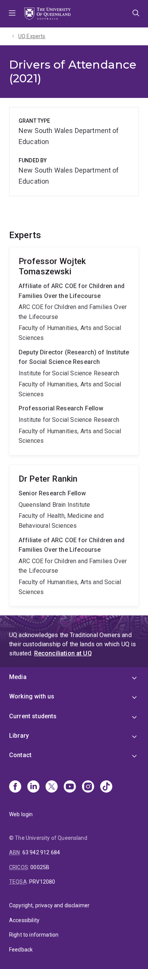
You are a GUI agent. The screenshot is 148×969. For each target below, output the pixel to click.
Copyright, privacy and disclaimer (49, 905)
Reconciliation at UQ (63, 653)
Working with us (31, 696)
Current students (33, 716)
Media (18, 677)
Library (19, 735)
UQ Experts (32, 36)
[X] (52, 787)
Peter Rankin (74, 535)
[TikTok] (106, 787)
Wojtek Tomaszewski (74, 351)
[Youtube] (70, 787)
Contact (20, 755)
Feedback (21, 950)
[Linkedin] (33, 787)
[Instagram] (88, 787)
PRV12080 (42, 882)
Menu (12, 13)
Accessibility (24, 920)
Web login (21, 814)
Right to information (33, 935)
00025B (39, 867)
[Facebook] (15, 787)
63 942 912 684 (41, 852)
